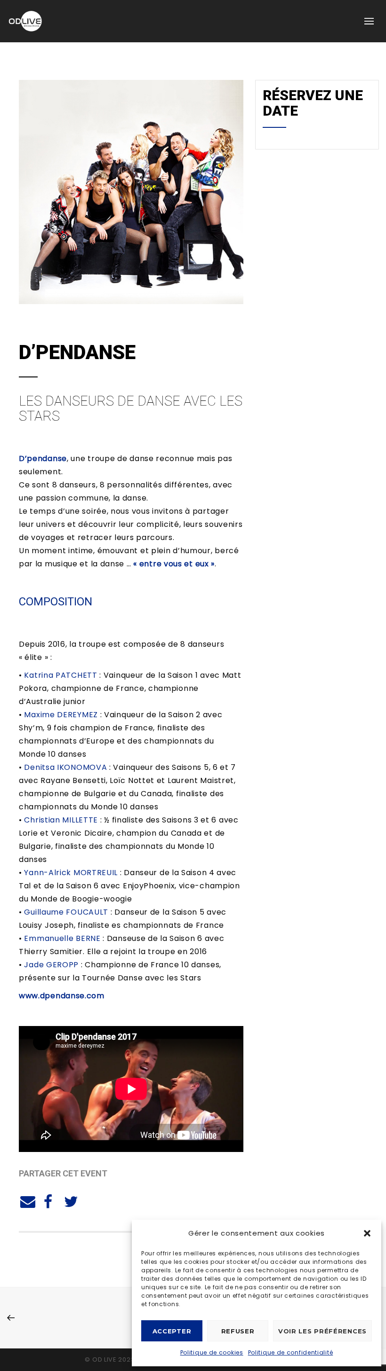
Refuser (238, 1331)
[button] (367, 1233)
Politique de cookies (211, 1352)
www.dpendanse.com (62, 995)
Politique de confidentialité (290, 1352)
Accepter (172, 1331)
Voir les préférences (322, 1331)
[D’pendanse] (26, 1200)
